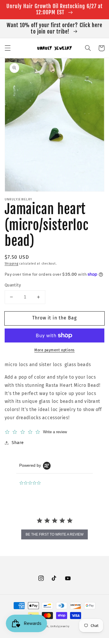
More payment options (54, 350)
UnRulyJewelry (60, 626)
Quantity (13, 285)
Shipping (11, 263)
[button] (7, 48)
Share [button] (18, 442)
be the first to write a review (54, 534)
